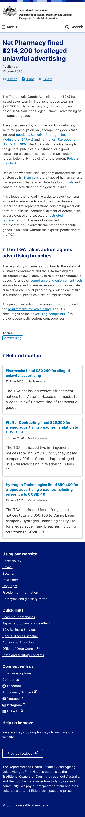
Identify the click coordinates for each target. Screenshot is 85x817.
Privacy (7, 567)
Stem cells (31, 177)
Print (30, 79)
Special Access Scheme (20, 636)
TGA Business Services (19, 630)
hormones (48, 139)
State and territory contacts (23, 655)
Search (76, 27)
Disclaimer (10, 580)
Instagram (15, 705)
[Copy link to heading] (4, 249)
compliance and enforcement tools (56, 280)
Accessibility (11, 561)
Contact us (10, 680)
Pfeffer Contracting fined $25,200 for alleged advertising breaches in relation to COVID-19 (42, 427)
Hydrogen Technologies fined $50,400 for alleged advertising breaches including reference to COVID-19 (42, 489)
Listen (12, 79)
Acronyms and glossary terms (24, 599)
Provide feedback (22, 754)
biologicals (65, 182)
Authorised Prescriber (18, 642)
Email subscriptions (16, 673)
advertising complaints (48, 314)
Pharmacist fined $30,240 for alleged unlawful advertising (38, 373)
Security (8, 573)
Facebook (15, 686)
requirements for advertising (29, 309)
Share (47, 79)
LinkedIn (14, 711)
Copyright (9, 586)
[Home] (37, 13)
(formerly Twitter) (21, 692)
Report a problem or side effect (26, 623)
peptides (22, 135)
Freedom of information (20, 592)
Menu (11, 27)
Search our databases (18, 617)
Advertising (12, 338)
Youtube (14, 699)
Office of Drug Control (20, 649)
